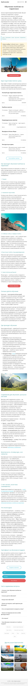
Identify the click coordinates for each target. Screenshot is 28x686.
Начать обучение (14, 285)
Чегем (13, 353)
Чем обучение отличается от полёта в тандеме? (11, 623)
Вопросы (4, 39)
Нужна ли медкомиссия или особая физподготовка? (11, 613)
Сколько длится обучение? (9, 596)
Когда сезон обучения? (8, 599)
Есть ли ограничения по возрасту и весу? (13, 609)
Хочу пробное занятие (14, 158)
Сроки (12, 37)
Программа (8, 37)
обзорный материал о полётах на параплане (12, 503)
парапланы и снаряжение (14, 447)
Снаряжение (22, 37)
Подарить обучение (14, 567)
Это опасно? (5, 618)
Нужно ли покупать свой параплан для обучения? (11, 604)
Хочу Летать (14, 580)
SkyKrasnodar (5, 2)
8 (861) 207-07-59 (20, 2)
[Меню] (26, 2)
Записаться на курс (14, 75)
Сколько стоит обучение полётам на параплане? (11, 591)
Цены (3, 37)
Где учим (17, 37)
